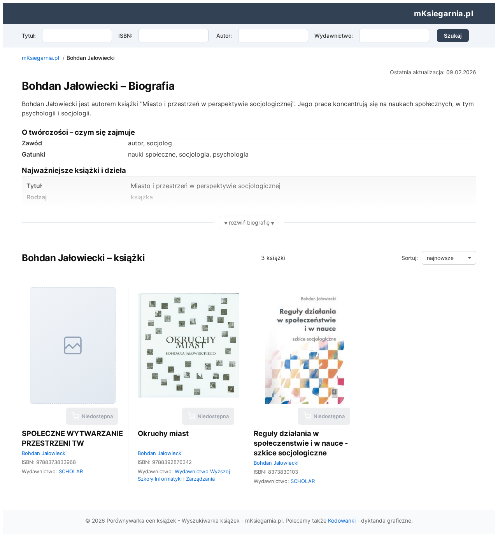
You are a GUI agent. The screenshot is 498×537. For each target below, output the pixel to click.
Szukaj (453, 35)
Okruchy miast (163, 433)
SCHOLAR (71, 471)
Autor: (224, 35)
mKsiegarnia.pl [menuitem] (443, 13)
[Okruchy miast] (188, 345)
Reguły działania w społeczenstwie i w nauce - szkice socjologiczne (301, 443)
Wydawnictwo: (333, 35)
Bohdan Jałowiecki (44, 453)
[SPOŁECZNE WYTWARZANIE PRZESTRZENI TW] (72, 345)
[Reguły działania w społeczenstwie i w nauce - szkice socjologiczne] (304, 345)
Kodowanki (342, 520)
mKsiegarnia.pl (40, 57)
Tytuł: (29, 35)
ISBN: (125, 35)
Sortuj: (410, 258)
